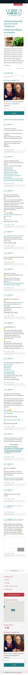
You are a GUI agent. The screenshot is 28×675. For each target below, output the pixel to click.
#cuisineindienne (8, 177)
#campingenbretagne (9, 372)
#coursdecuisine (8, 175)
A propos (7, 583)
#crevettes (19, 302)
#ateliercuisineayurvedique (11, 172)
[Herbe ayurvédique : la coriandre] (14, 42)
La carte (7, 579)
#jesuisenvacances (8, 364)
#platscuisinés (11, 236)
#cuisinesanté (19, 179)
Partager (12, 149)
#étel (5, 143)
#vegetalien (17, 284)
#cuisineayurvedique (9, 371)
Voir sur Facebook (7, 149)
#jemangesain (7, 367)
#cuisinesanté (7, 180)
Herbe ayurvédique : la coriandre (13, 31)
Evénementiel (8, 589)
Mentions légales (17, 672)
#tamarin (6, 304)
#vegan (12, 284)
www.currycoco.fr (8, 167)
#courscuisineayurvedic (10, 179)
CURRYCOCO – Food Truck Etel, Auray (14, 12)
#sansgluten (7, 284)
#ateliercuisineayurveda (10, 170)
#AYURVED (18, 420)
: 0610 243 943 (18, 4)
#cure (13, 420)
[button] (14, 610)
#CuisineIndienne (16, 175)
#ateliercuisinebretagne (17, 180)
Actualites (13, 34)
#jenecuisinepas (8, 366)
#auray (20, 141)
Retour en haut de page (20, 68)
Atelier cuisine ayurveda (11, 586)
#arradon (10, 283)
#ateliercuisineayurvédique (11, 174)
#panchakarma (7, 420)
